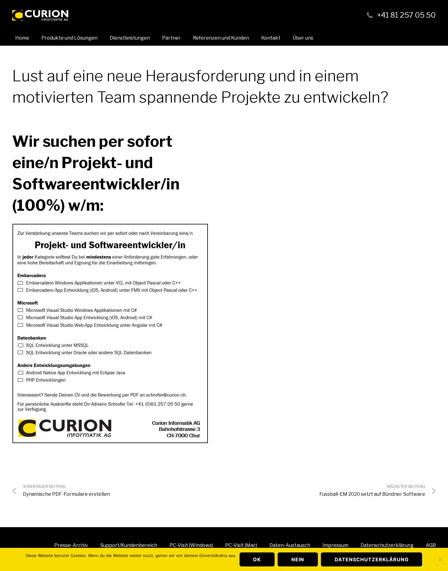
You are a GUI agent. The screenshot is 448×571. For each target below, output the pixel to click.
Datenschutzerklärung (372, 559)
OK (257, 559)
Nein (297, 559)
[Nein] (440, 559)
